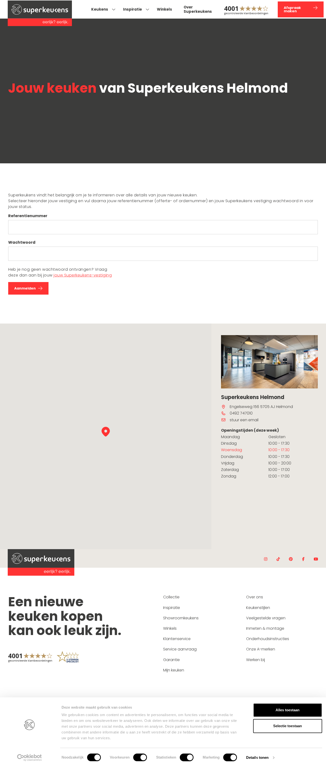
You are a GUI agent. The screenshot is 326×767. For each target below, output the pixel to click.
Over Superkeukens (198, 9)
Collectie (171, 597)
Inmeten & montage (265, 628)
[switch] (140, 757)
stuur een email (244, 420)
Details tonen (257, 757)
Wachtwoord (21, 242)
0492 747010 (241, 413)
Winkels (164, 9)
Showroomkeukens (181, 618)
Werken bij (255, 660)
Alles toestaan (287, 710)
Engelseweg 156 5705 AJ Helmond (261, 406)
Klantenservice (177, 639)
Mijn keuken (173, 670)
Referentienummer (27, 216)
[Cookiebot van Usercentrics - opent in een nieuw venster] (29, 757)
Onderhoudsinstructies (267, 639)
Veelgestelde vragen (265, 618)
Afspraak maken (292, 9)
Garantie (171, 660)
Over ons (254, 597)
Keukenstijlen (258, 607)
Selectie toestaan (287, 726)
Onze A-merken (260, 649)
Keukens (99, 9)
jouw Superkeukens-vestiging (83, 275)
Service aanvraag (180, 649)
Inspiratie (132, 9)
